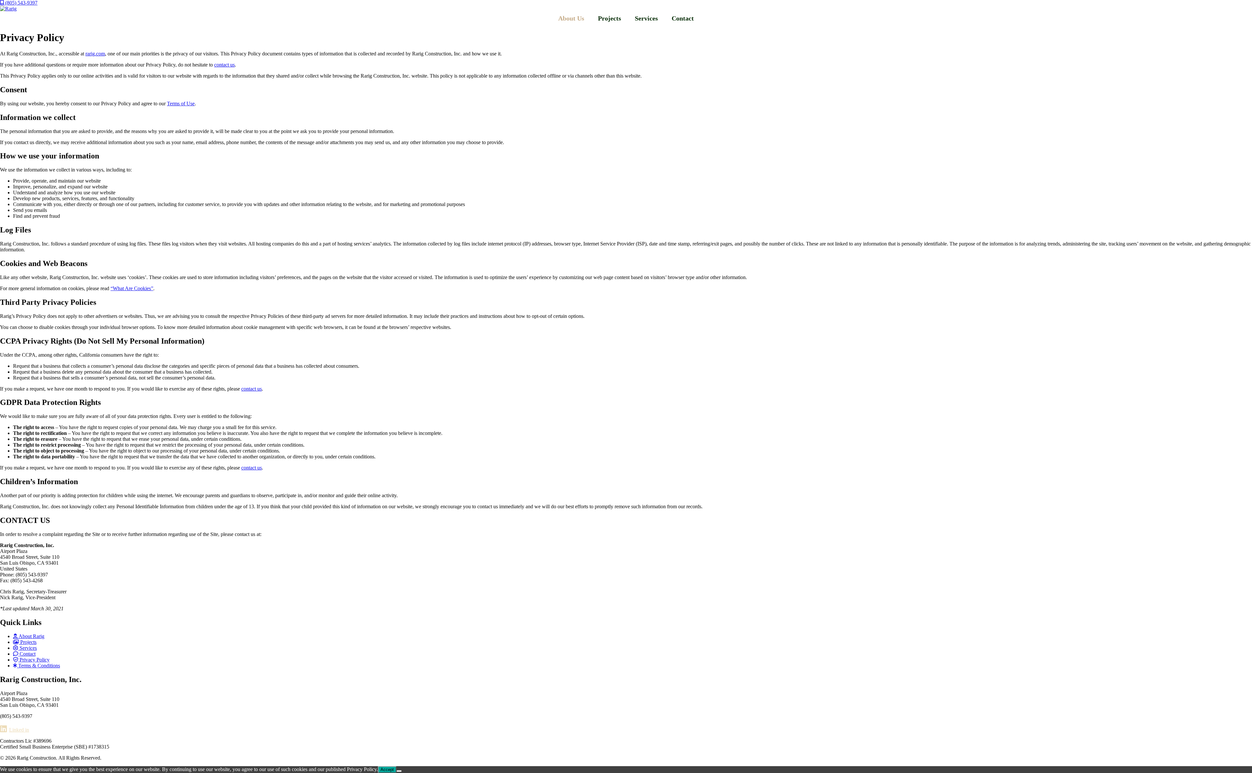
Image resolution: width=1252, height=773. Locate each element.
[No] (399, 771)
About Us (571, 18)
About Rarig (31, 636)
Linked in (19, 730)
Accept (387, 769)
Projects (609, 18)
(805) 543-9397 (20, 3)
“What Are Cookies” (132, 288)
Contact (683, 18)
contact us (224, 64)
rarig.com (95, 53)
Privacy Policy (34, 659)
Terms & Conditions (38, 665)
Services (646, 18)
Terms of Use (181, 103)
